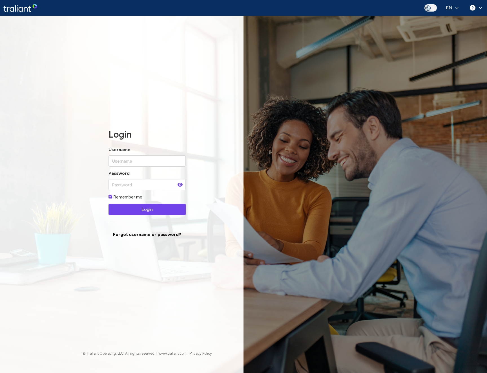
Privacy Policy (201, 353)
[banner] (20, 8)
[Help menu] (475, 8)
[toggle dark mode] (430, 7)
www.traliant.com (172, 353)
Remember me (127, 197)
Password (119, 173)
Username (119, 149)
